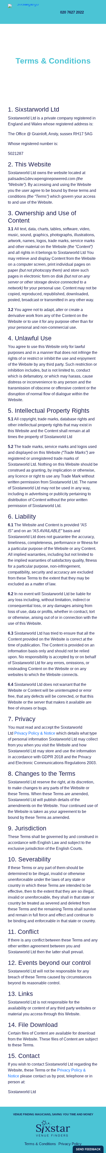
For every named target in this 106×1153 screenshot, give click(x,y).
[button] (92, 12)
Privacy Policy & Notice (34, 733)
